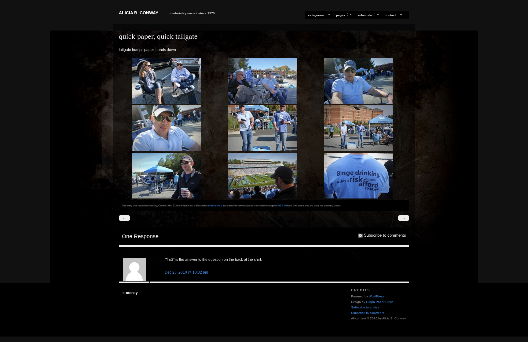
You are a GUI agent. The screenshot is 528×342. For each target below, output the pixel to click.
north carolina (214, 205)
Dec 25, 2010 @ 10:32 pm (186, 272)
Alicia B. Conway (138, 12)
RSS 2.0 (282, 205)
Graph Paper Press (379, 302)
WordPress (376, 296)
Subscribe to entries (365, 307)
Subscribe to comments (385, 235)
